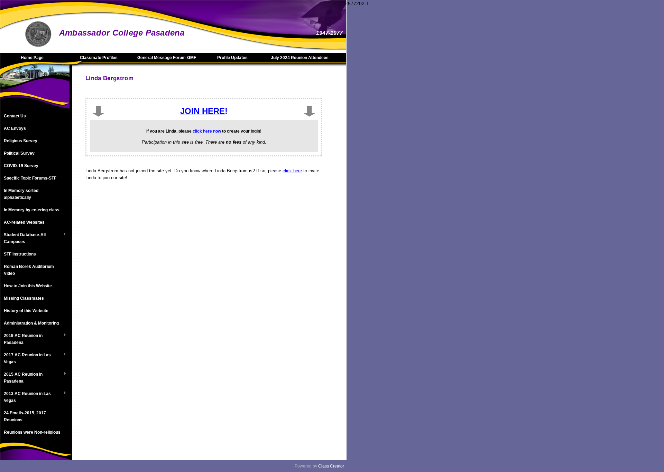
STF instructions (20, 254)
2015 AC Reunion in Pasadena (21, 378)
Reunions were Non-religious (32, 432)
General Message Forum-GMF (166, 57)
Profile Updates (232, 57)
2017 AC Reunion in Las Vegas (25, 358)
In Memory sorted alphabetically (21, 194)
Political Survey (19, 153)
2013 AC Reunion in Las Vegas (25, 397)
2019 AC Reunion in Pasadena (21, 339)
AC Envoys (15, 128)
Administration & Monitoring (31, 323)
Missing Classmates (24, 298)
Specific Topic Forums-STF (30, 178)
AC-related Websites (24, 222)
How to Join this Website (28, 285)
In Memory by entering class (31, 210)
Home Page (32, 57)
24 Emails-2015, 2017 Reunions (25, 416)
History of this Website (26, 310)
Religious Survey (20, 140)
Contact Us (15, 116)
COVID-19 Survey (21, 165)
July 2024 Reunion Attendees (300, 57)
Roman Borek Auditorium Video (29, 270)
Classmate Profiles (99, 57)
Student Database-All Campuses (23, 238)
